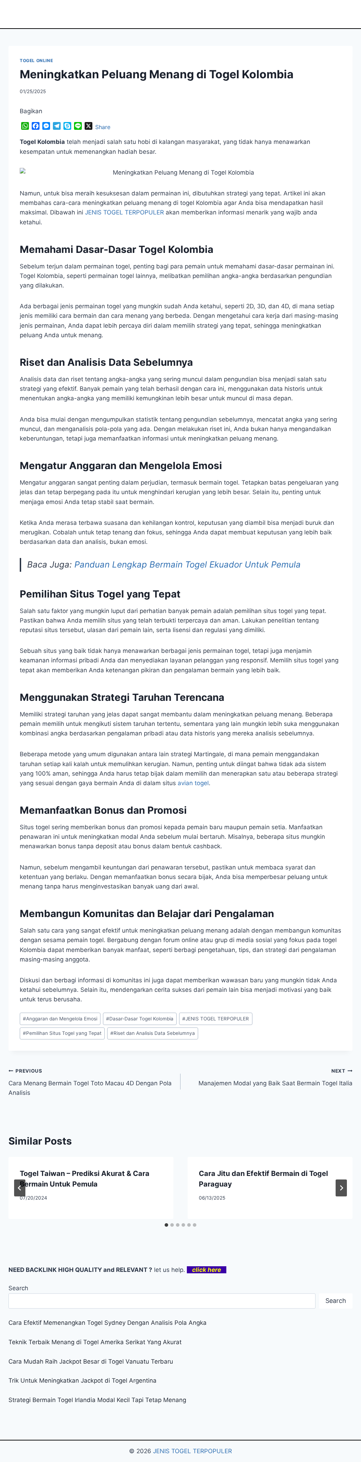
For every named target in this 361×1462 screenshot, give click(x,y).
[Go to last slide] (19, 1187)
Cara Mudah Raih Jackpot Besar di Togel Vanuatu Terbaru (90, 1361)
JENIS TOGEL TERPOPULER (215, 1018)
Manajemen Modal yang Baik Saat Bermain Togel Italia (275, 1077)
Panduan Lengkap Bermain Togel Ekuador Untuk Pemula (187, 564)
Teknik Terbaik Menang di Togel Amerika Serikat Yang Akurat (95, 1342)
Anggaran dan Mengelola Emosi (60, 1018)
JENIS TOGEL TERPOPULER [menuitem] (124, 212)
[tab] (166, 1225)
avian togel (193, 783)
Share (102, 127)
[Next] (341, 1187)
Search (18, 1288)
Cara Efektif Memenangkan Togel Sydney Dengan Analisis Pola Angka (107, 1322)
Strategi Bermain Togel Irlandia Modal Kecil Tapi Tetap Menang (97, 1399)
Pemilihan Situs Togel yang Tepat (62, 1033)
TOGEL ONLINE (36, 60)
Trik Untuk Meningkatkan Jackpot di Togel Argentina (82, 1380)
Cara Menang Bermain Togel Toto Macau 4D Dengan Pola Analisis (90, 1082)
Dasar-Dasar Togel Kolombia (139, 1018)
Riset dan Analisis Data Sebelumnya (152, 1033)
